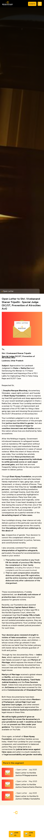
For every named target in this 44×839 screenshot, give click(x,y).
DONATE (32, 4)
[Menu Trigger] (40, 4)
